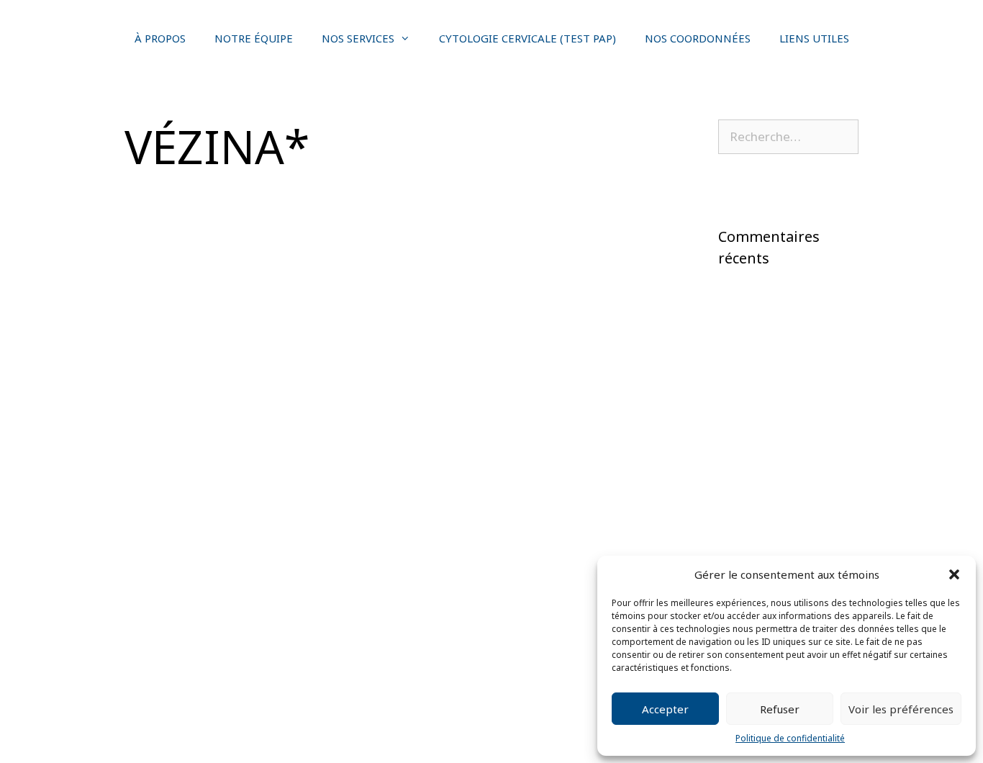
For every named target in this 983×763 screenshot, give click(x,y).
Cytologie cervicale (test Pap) (527, 38)
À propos (160, 38)
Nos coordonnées (698, 38)
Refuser (779, 709)
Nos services (358, 38)
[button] (954, 574)
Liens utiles (814, 38)
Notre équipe (253, 38)
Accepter (665, 709)
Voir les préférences (900, 709)
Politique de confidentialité (790, 738)
